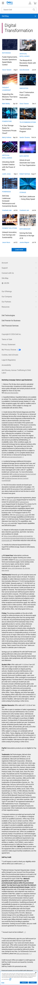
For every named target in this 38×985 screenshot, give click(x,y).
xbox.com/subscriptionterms (24, 560)
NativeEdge (6, 53)
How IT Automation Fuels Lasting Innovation (27, 95)
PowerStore (7, 121)
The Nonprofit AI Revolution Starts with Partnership (28, 63)
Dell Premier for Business (11, 321)
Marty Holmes (6, 137)
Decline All (24, 982)
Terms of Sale (7, 339)
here (31, 609)
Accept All (33, 982)
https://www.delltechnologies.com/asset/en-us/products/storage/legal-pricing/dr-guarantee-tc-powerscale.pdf (18, 538)
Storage (23, 192)
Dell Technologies (8, 315)
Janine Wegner (24, 242)
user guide (12, 500)
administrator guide (22, 515)
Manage (2, 982)
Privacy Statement (8, 345)
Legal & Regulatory (9, 360)
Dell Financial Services (10, 326)
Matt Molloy (6, 103)
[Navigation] (2, 3)
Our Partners (6, 302)
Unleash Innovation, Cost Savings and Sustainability (9, 234)
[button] (30, 3)
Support (5, 268)
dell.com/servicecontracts (12, 457)
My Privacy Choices (9, 350)
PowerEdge (6, 192)
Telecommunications (28, 122)
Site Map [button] (5, 278)
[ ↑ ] (22, 457)
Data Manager (25, 229)
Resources (5, 307)
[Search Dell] (34, 9)
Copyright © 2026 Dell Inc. (11, 334)
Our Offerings (7, 291)
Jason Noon (6, 242)
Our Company (7, 297)
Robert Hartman (25, 174)
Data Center (24, 156)
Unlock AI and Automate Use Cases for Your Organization (27, 162)
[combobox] (19, 9)
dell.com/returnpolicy (11, 393)
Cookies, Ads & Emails (10, 355)
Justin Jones (6, 174)
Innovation (24, 88)
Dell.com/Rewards (22, 953)
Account (5, 263)
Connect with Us (8, 273)
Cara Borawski (24, 70)
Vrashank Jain (7, 210)
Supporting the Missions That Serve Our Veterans (9, 96)
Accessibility (6, 365)
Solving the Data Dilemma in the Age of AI (27, 235)
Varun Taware (6, 70)
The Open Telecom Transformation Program (26, 128)
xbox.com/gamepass (15, 568)
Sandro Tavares (25, 137)
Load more (19, 250)
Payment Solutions (9, 228)
